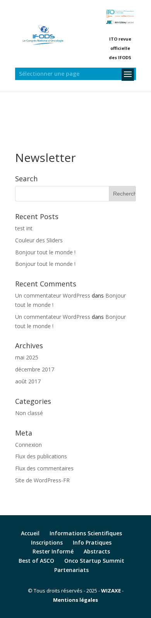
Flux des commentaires (44, 468)
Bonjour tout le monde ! (45, 252)
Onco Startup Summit (94, 560)
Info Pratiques (92, 542)
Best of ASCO (36, 560)
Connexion (28, 444)
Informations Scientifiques (86, 533)
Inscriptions (47, 542)
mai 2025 (26, 357)
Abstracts (97, 551)
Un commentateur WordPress (52, 295)
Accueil (30, 533)
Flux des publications (41, 456)
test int (24, 228)
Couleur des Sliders (39, 240)
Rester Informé (53, 551)
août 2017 (28, 381)
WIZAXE (111, 590)
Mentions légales (75, 599)
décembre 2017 (34, 369)
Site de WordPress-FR (42, 480)
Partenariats (71, 570)
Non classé (29, 413)
